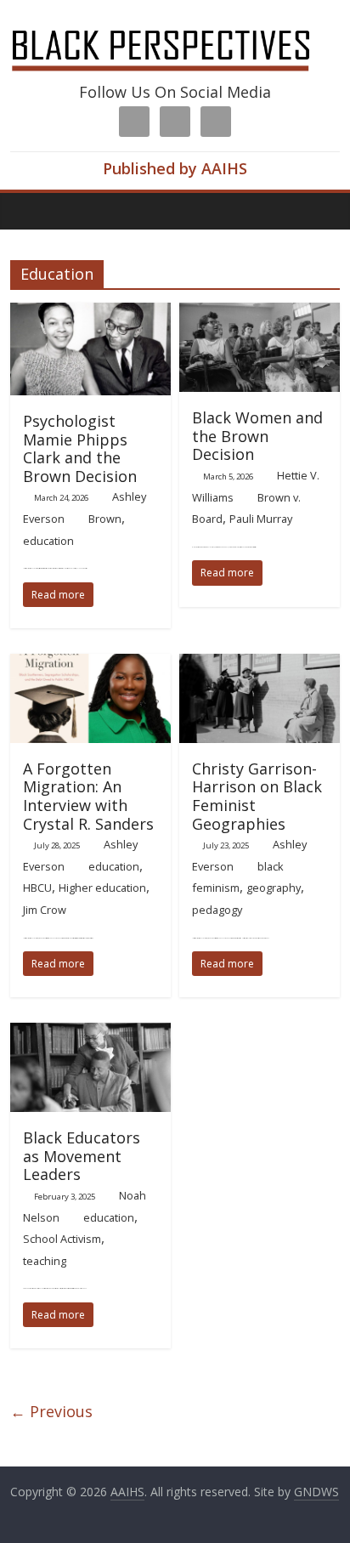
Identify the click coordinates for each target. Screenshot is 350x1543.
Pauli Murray (260, 518)
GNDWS (316, 1491)
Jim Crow (44, 909)
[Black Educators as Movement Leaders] (90, 1033)
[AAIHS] (174, 27)
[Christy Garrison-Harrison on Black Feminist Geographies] (259, 664)
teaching (44, 1260)
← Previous (51, 1411)
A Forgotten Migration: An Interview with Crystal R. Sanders (88, 796)
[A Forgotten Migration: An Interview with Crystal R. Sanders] (90, 664)
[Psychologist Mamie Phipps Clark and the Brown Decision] (90, 312)
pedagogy (217, 909)
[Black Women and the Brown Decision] (259, 312)
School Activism (62, 1238)
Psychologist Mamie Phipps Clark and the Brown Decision (80, 448)
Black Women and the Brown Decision (257, 435)
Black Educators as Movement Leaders (81, 1155)
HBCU (37, 887)
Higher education (102, 887)
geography (273, 887)
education (48, 540)
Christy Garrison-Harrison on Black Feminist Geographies (257, 796)
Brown (104, 518)
